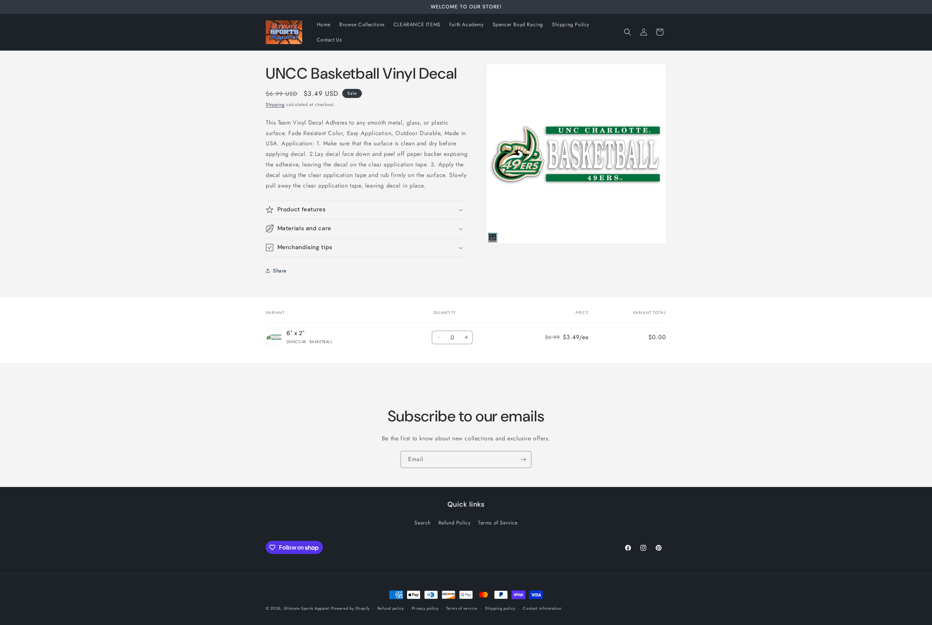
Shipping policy (500, 608)
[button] (628, 32)
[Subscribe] (523, 459)
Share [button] (280, 270)
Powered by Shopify (350, 608)
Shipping (275, 104)
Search (422, 522)
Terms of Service (498, 522)
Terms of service (461, 608)
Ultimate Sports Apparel (307, 608)
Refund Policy (454, 522)
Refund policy (391, 608)
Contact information (542, 608)
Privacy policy (425, 608)
